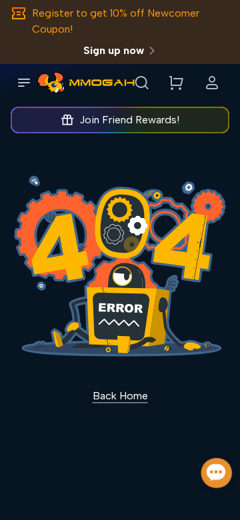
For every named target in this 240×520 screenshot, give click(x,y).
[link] (51, 82)
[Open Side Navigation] (24, 82)
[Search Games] (141, 82)
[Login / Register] (212, 82)
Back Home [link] (120, 395)
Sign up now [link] (113, 50)
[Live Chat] (217, 473)
